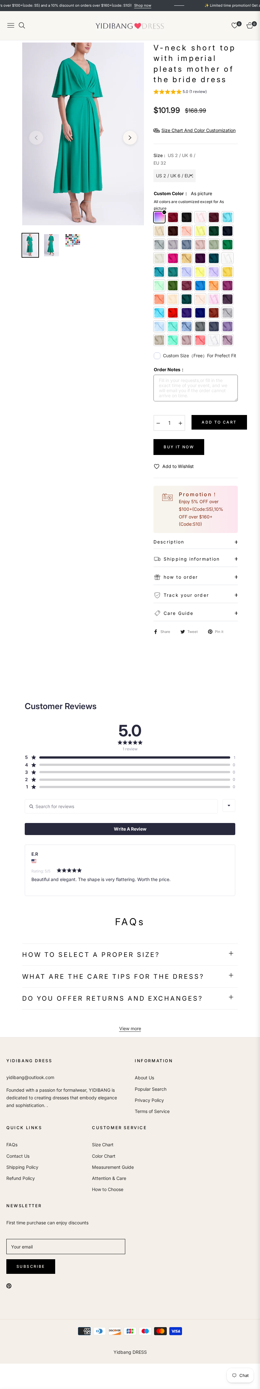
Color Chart (103, 1156)
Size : (174, 159)
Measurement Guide (113, 1167)
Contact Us (17, 1156)
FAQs (11, 1144)
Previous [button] (36, 138)
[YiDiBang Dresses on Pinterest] (8, 1285)
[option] (83, 134)
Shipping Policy (22, 1167)
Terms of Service (152, 1111)
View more (130, 1028)
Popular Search (150, 1089)
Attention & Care (109, 1178)
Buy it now (179, 446)
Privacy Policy (149, 1100)
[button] (180, 92)
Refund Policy (20, 1178)
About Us (144, 1077)
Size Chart (103, 1144)
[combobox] (229, 805)
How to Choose (107, 1189)
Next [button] (130, 138)
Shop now (119, 5)
